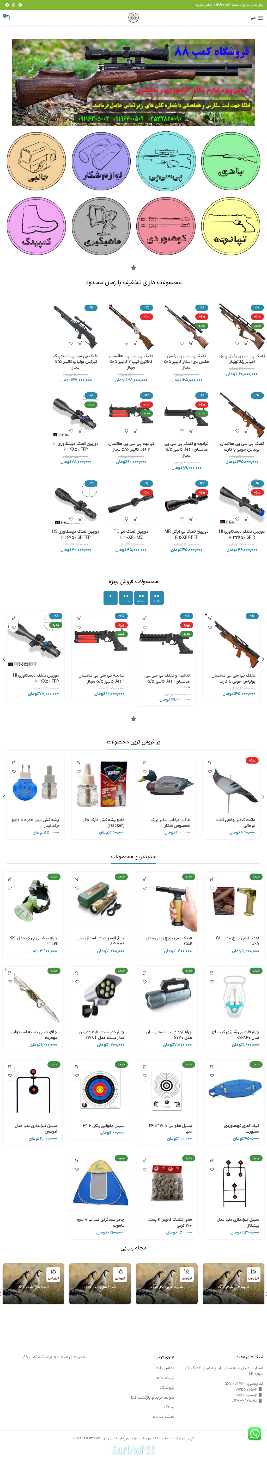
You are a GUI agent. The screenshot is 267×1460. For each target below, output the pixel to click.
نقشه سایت (163, 1417)
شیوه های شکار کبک (234, 1287)
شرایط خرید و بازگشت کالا (152, 1397)
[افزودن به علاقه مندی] (237, 343)
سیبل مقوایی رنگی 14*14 (102, 1126)
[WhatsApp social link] (14, 5)
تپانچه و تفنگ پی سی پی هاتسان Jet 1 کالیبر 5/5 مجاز (186, 449)
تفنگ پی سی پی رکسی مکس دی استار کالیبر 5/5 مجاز (186, 361)
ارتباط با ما (164, 1378)
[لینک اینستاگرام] (20, 5)
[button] (246, 343)
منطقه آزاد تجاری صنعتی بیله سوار (167, 1305)
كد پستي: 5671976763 (243, 1383)
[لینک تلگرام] (7, 5)
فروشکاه (167, 1387)
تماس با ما (164, 1368)
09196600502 (222, 5)
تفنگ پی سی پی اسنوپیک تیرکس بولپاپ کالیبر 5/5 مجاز (75, 361)
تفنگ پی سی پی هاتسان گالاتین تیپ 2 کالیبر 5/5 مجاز (131, 361)
